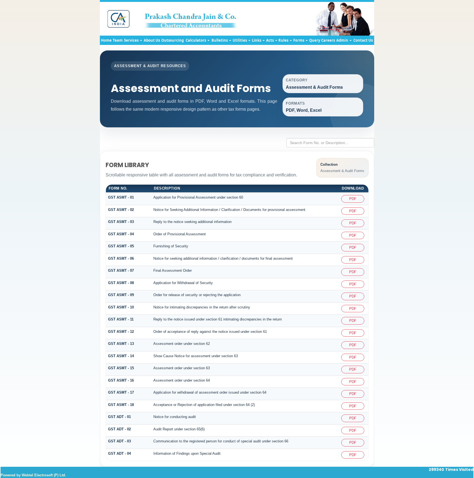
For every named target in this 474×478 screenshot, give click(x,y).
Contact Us (363, 40)
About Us (152, 40)
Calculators (196, 40)
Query (314, 40)
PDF (352, 199)
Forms (299, 40)
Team (118, 40)
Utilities (240, 40)
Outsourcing (172, 40)
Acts (270, 40)
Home (106, 40)
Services (131, 40)
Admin (342, 40)
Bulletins (219, 40)
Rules (283, 40)
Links (257, 40)
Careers (328, 40)
